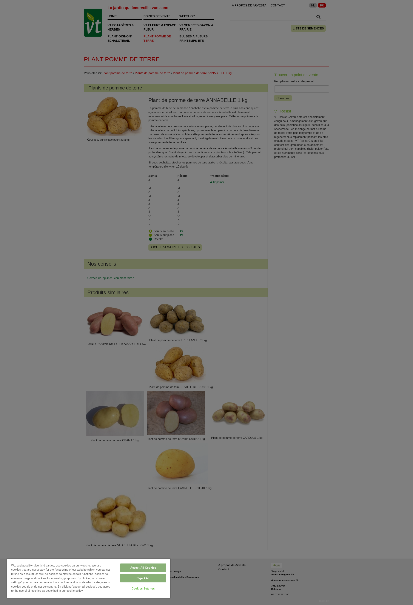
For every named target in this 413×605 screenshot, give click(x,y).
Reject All (143, 578)
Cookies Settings (143, 588)
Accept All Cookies (143, 567)
